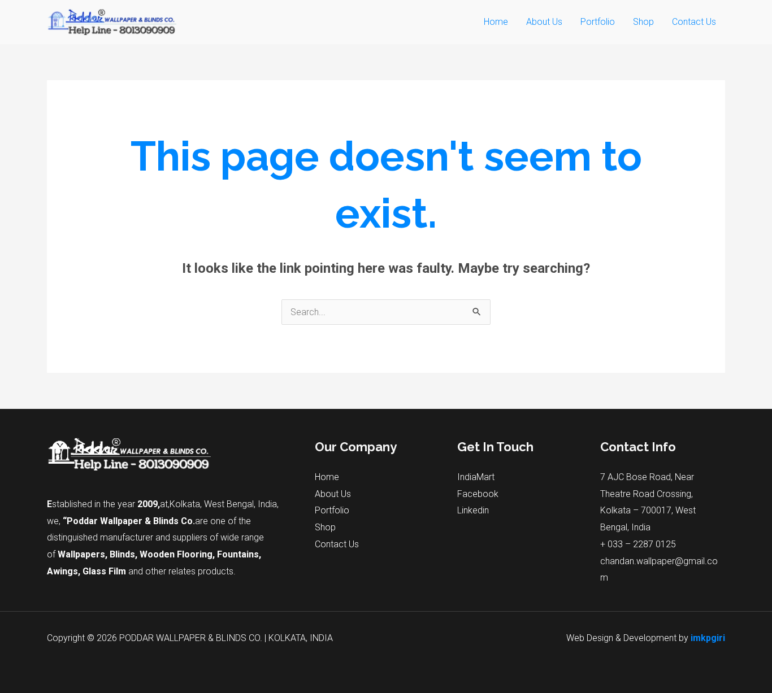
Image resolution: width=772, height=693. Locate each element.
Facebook (477, 494)
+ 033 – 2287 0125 (638, 544)
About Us (544, 21)
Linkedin (473, 510)
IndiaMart (476, 477)
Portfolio (597, 21)
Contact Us (694, 21)
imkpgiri (708, 638)
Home (496, 21)
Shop (643, 21)
